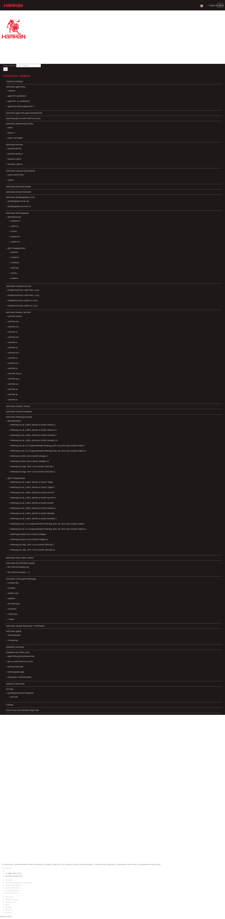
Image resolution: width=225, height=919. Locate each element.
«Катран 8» (13, 394)
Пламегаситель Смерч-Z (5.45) (23, 301)
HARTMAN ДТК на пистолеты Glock (23, 118)
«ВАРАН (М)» (13, 593)
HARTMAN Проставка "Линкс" (20, 558)
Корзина (8, 880)
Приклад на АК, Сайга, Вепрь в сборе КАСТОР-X (33, 498)
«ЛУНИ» (13, 231)
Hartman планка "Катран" (18, 312)
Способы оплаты (12, 890)
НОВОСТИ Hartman (15, 684)
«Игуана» (12, 609)
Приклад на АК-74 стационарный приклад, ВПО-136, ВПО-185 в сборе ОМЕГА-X (48, 451)
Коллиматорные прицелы (20, 693)
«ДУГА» (11, 180)
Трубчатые (13, 640)
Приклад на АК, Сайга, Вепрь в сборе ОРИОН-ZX (33, 430)
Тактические (14, 635)
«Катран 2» (13, 342)
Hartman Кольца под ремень (20, 171)
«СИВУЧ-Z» (15, 242)
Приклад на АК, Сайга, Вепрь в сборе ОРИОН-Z (33, 425)
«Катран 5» (13, 368)
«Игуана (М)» (14, 604)
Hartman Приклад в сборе (19, 417)
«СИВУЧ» (14, 278)
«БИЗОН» (14, 252)
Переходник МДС (16, 672)
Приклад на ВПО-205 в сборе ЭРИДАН (28, 534)
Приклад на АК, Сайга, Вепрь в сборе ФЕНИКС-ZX (34, 440)
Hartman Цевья (13, 631)
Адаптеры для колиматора (21, 656)
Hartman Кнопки (14, 145)
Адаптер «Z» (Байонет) (19, 101)
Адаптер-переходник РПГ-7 (21, 106)
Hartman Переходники (17, 213)
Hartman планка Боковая (19, 412)
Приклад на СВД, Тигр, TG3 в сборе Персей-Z (32, 466)
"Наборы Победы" (14, 82)
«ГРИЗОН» (15, 263)
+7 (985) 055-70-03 (215, 5)
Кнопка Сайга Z (15, 164)
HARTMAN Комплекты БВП (18, 187)
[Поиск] (5, 69)
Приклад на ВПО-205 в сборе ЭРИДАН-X (29, 539)
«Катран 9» (13, 400)
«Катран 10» (13, 321)
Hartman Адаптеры (15, 87)
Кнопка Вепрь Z (15, 154)
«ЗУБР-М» (14, 268)
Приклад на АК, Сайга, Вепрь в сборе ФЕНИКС (32, 513)
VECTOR (14, 697)
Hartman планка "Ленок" (18, 406)
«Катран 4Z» (13, 353)
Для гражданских (16, 248)
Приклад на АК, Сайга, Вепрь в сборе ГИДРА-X (32, 487)
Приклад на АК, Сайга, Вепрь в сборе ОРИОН (32, 503)
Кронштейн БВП (15, 667)
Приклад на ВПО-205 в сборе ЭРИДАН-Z (29, 456)
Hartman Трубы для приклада (21, 579)
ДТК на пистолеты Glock (20, 662)
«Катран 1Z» (13, 327)
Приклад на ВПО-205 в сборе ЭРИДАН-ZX (29, 461)
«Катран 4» (13, 358)
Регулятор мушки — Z (19, 572)
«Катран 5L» (13, 363)
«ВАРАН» (11, 598)
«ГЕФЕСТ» (14, 257)
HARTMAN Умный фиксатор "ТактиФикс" (25, 626)
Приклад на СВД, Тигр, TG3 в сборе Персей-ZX (32, 472)
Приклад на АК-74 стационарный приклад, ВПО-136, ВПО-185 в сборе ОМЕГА (47, 446)
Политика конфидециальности (18, 882)
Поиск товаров (9, 65)
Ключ (10, 128)
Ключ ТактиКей (15, 138)
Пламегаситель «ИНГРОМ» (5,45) (23, 290)
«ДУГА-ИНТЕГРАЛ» (16, 175)
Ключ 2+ (11, 133)
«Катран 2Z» (13, 337)
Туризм (9, 705)
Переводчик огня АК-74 (19, 206)
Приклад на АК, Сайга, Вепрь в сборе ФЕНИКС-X (33, 519)
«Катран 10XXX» (15, 316)
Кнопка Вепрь (14, 149)
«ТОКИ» (11, 619)
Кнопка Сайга (14, 159)
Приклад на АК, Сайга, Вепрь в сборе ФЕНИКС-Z (33, 435)
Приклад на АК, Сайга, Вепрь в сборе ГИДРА (31, 482)
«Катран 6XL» (14, 379)
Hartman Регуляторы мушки (20, 563)
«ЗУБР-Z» (14, 226)
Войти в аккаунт (12, 893)
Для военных (14, 217)
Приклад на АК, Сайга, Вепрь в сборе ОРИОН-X (33, 508)
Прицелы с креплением (19, 677)
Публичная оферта (13, 885)
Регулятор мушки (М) (18, 567)
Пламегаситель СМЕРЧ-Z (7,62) (23, 306)
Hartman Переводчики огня (20, 197)
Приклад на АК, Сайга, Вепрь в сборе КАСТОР (32, 493)
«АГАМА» (12, 588)
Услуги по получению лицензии (22, 710)
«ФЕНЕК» (12, 91)
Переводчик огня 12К (18, 201)
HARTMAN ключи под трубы (19, 124)
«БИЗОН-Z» (15, 221)
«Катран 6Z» (13, 384)
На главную (7, 868)
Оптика (9, 689)
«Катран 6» (13, 389)
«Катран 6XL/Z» (15, 374)
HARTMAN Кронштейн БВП (18, 192)
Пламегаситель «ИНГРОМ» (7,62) (23, 295)
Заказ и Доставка (12, 888)
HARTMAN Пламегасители (18, 286)
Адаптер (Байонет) (17, 96)
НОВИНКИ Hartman (15, 647)
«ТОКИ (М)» (13, 614)
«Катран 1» (13, 332)
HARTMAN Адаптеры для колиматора (24, 113)
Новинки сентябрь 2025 (18, 652)
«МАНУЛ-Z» (15, 237)
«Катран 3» (13, 348)
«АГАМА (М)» (13, 583)
